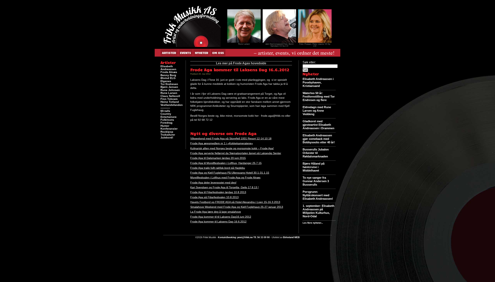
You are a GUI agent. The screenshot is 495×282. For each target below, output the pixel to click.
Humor (164, 125)
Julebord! (166, 137)
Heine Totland (169, 101)
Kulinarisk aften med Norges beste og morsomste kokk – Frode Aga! (232, 148)
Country (165, 113)
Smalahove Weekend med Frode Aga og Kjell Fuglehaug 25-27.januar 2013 (236, 206)
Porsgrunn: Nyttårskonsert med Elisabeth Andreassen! (318, 195)
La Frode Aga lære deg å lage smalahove (215, 211)
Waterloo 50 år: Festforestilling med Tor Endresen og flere (319, 96)
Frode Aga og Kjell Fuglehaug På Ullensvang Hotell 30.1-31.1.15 (229, 172)
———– (165, 107)
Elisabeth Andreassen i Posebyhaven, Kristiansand (318, 82)
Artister (169, 52)
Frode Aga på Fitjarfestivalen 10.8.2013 (214, 197)
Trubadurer (167, 134)
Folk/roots (167, 119)
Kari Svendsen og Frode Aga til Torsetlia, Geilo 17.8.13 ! (224, 187)
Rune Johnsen (170, 90)
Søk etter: (309, 62)
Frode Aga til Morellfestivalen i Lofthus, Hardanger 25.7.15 (226, 163)
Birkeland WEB (291, 237)
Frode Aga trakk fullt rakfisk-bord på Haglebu (217, 167)
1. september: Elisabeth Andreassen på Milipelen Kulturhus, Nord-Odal (318, 211)
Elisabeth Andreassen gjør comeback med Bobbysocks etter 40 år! (319, 139)
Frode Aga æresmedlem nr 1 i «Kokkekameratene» (221, 143)
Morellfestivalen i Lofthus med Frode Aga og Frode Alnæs (225, 177)
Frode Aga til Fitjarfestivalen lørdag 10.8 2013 (218, 192)
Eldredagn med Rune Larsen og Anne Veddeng (317, 110)
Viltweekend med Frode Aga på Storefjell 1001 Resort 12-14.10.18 (230, 138)
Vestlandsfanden (171, 105)
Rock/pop (166, 131)
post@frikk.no (245, 237)
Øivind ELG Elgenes (168, 79)
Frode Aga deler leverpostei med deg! (213, 182)
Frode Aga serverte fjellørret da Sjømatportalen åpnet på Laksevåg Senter (235, 153)
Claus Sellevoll (170, 96)
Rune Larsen (168, 93)
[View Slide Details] (227, 26)
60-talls (165, 111)
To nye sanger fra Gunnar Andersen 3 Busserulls (316, 181)
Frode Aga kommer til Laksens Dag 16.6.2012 (218, 221)
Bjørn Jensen (169, 87)
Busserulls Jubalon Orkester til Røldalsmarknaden (316, 153)
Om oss (218, 52)
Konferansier (169, 128)
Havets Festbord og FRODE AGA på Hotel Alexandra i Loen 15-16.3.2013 (235, 202)
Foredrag (166, 122)
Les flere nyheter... (313, 223)
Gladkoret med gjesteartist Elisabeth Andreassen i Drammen (318, 125)
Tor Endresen (169, 84)
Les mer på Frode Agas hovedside (241, 63)
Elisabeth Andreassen (168, 68)
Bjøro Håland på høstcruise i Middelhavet (313, 167)
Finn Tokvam (169, 99)
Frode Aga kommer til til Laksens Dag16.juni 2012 (220, 216)
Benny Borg (168, 75)
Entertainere (168, 117)
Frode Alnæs (168, 72)
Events (185, 52)
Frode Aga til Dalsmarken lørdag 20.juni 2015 (218, 158)
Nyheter (201, 52)
